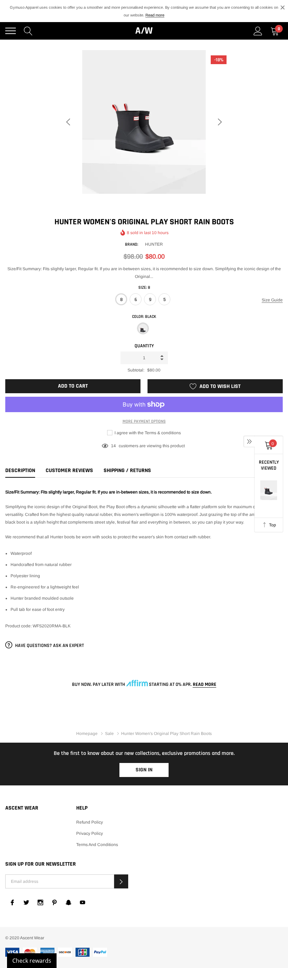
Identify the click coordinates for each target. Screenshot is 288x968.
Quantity (144, 346)
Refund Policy (89, 822)
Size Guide (272, 300)
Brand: (131, 244)
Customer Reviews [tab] (69, 470)
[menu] (10, 31)
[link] (12, 902)
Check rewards (31, 960)
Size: (144, 287)
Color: (144, 316)
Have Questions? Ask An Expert (49, 645)
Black (143, 328)
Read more (154, 15)
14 (113, 445)
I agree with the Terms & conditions (147, 432)
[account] (258, 31)
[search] (28, 31)
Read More (204, 684)
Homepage (87, 733)
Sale (109, 733)
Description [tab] (20, 470)
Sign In (144, 769)
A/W (144, 31)
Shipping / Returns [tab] (127, 470)
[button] (121, 881)
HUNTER (154, 244)
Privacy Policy (89, 833)
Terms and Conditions (97, 844)
